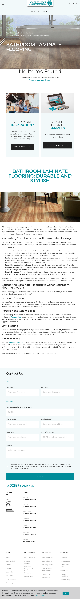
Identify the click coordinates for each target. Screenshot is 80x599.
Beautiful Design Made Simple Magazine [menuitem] (29, 570)
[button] (69, 4)
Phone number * (11, 419)
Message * (9, 445)
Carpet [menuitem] (8, 568)
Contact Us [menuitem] (64, 570)
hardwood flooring (16, 342)
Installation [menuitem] (46, 578)
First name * (10, 387)
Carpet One (10, 33)
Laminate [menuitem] (9, 572)
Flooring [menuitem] (9, 557)
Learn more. (39, 595)
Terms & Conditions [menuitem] (64, 575)
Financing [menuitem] (9, 583)
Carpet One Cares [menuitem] (64, 566)
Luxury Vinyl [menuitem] (10, 561)
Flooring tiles (16, 317)
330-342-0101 (46, 11)
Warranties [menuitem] (46, 574)
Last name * (45, 387)
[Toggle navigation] (3, 4)
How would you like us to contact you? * (19, 407)
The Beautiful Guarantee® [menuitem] (47, 569)
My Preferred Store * (48, 432)
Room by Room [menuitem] (65, 561)
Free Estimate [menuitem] (11, 579)
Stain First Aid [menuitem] (47, 561)
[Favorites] (73, 4)
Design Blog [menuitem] (28, 576)
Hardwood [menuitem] (9, 565)
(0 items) (76, 4)
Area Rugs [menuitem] (9, 575)
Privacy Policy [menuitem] (65, 580)
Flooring (20, 33)
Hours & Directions (10, 510)
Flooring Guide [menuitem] (47, 565)
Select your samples (55, 145)
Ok (66, 593)
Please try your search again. (40, 80)
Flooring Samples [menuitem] (27, 562)
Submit (40, 476)
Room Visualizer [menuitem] (30, 557)
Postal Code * (10, 432)
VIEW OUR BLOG (20, 147)
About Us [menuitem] (63, 557)
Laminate (29, 33)
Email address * (46, 419)
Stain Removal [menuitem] (47, 557)
